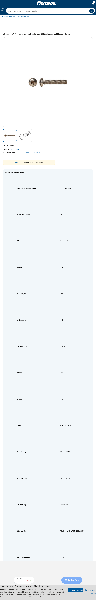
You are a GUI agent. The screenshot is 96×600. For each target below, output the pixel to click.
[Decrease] (27, 580)
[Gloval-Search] (91, 11)
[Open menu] (2, 3)
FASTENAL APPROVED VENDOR (28, 152)
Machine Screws (24, 16)
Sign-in (17, 162)
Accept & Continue (76, 590)
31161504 (15, 149)
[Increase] (30, 580)
